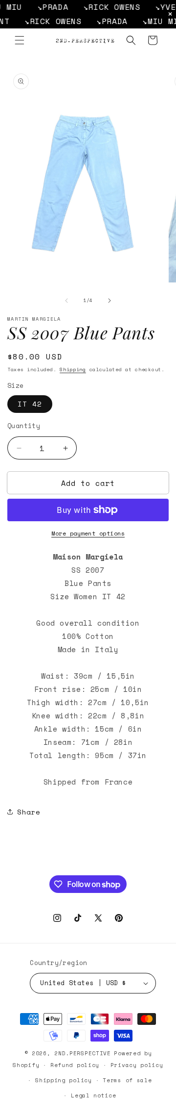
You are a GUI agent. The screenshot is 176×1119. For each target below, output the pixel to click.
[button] (19, 40)
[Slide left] (66, 300)
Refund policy (74, 1065)
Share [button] (29, 812)
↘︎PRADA (47, 7)
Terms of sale (127, 1080)
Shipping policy (63, 1080)
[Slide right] (109, 300)
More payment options (88, 533)
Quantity (23, 426)
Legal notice (93, 1095)
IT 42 (30, 404)
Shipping (73, 369)
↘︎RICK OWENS (106, 7)
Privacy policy (136, 1065)
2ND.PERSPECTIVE (82, 1053)
